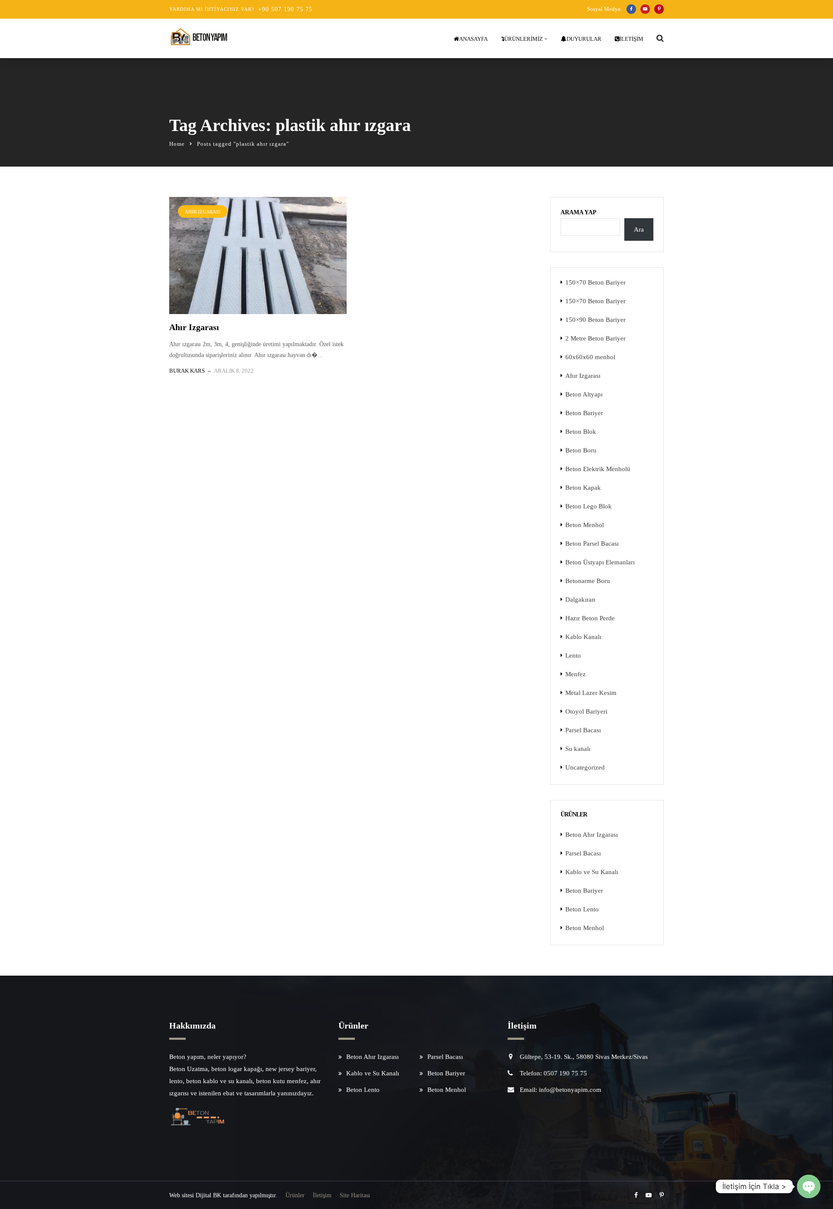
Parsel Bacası (583, 730)
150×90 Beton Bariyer (595, 319)
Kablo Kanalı (583, 636)
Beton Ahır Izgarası (591, 834)
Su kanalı (577, 748)
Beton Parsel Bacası (592, 543)
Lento (573, 655)
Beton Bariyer (584, 413)
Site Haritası (355, 1195)
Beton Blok (580, 431)
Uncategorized (585, 767)
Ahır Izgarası (202, 211)
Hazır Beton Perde (590, 618)
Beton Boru (581, 450)
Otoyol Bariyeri (586, 711)
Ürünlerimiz (523, 39)
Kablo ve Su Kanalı (591, 871)
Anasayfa (473, 39)
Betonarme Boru (587, 580)
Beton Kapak (583, 487)
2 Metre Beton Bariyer (595, 338)
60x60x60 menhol (590, 357)
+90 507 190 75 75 (285, 9)
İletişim (631, 39)
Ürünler (295, 1195)
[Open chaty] (808, 1186)
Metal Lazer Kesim (591, 692)
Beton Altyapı (584, 394)
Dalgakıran (580, 599)
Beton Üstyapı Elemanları (600, 562)
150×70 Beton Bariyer (595, 282)
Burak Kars (187, 370)
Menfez (575, 674)
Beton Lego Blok (588, 506)
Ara (639, 229)
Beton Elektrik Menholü (597, 468)
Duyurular (584, 39)
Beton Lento (582, 909)
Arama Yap (579, 212)
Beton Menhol (584, 524)
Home (177, 144)
